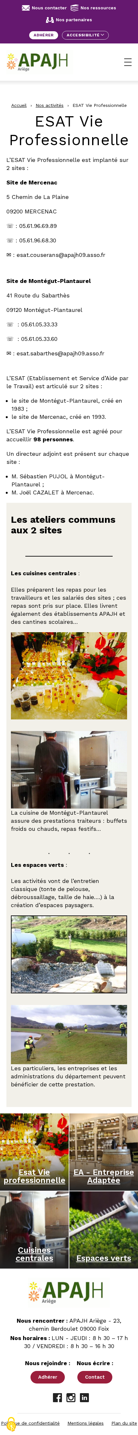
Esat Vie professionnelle (34, 1176)
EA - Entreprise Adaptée (103, 1176)
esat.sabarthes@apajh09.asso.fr (60, 353)
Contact (95, 1377)
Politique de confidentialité (30, 1423)
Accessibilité (83, 35)
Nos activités (50, 105)
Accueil (19, 105)
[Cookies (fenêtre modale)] (11, 1424)
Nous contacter (49, 7)
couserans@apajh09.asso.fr (67, 254)
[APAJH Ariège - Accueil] (39, 62)
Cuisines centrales (34, 1254)
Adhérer (44, 35)
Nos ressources (98, 7)
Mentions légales (85, 1423)
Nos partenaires (74, 19)
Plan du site (124, 1423)
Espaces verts (103, 1258)
